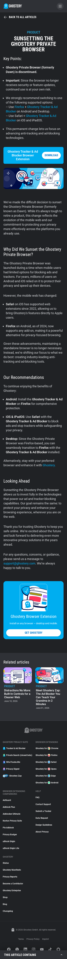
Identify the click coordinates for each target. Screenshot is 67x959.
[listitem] (17, 688)
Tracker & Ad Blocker (15, 748)
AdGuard (7, 800)
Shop (5, 897)
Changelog (8, 911)
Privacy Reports (10, 877)
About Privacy (42, 832)
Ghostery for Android (47, 782)
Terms (21, 939)
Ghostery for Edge (46, 776)
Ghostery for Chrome (47, 748)
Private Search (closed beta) (18, 755)
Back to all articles (22, 17)
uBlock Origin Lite (11, 848)
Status (6, 863)
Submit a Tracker (43, 811)
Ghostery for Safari (46, 762)
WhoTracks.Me (13, 762)
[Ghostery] (12, 6)
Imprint (45, 939)
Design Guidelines (44, 825)
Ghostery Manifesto (12, 870)
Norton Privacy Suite (12, 821)
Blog (5, 904)
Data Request (42, 818)
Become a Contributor (13, 883)
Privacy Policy (33, 939)
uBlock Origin (9, 841)
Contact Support (43, 804)
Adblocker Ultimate (11, 814)
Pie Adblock (8, 827)
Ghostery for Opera (46, 769)
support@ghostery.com (19, 563)
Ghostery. (49, 465)
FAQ (37, 797)
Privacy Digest (12, 769)
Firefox (19, 107)
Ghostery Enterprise (12, 890)
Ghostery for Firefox (46, 755)
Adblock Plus (9, 807)
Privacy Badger (10, 834)
